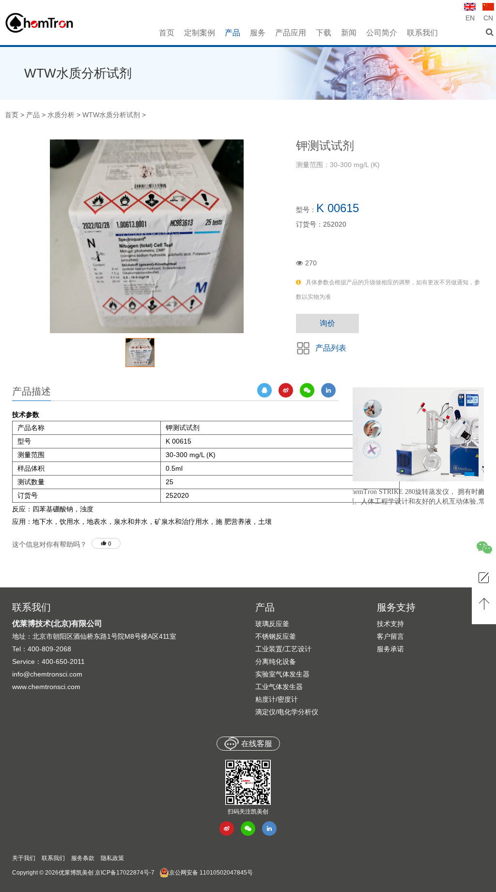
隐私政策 (112, 858)
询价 (327, 323)
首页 (11, 115)
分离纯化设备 (275, 661)
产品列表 (330, 348)
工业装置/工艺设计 (283, 649)
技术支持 (390, 624)
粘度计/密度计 (276, 699)
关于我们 (23, 858)
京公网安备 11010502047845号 (211, 872)
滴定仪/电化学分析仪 (286, 712)
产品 (33, 115)
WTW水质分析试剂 (111, 115)
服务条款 (82, 858)
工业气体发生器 (279, 687)
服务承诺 (390, 649)
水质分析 (61, 115)
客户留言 (390, 636)
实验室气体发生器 (282, 674)
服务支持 (396, 607)
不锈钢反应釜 (275, 636)
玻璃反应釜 (272, 624)
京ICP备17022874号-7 (125, 872)
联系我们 (53, 858)
